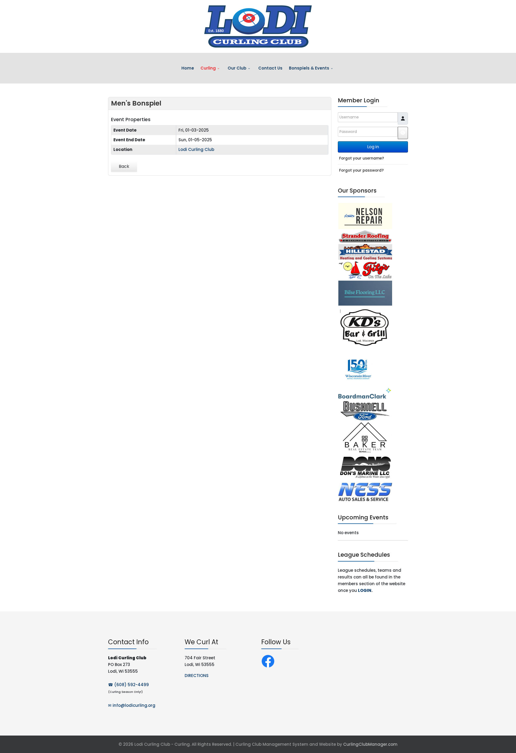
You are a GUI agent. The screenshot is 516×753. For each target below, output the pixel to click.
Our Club (237, 68)
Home (187, 68)
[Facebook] (268, 661)
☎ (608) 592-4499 (128, 684)
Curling (208, 68)
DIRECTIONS (197, 675)
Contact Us (270, 68)
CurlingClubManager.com (370, 744)
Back (124, 166)
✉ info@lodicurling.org (131, 705)
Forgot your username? (361, 158)
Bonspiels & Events (309, 68)
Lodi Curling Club (196, 149)
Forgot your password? (361, 170)
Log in (373, 147)
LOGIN (364, 590)
